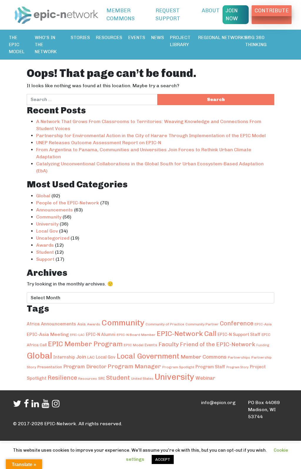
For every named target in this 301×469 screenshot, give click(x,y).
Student (45, 252)
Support (45, 259)
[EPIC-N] (56, 14)
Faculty (168, 344)
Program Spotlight (178, 367)
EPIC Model (133, 345)
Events (136, 37)
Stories (80, 37)
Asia (81, 324)
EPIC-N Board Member (136, 335)
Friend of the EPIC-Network (217, 344)
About (211, 10)
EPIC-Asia (263, 324)
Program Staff (210, 366)
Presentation (49, 366)
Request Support (167, 14)
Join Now (231, 14)
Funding (262, 345)
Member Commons (120, 14)
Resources (109, 37)
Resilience (62, 377)
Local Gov (47, 231)
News (157, 37)
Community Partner (202, 324)
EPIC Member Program (85, 344)
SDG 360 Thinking (256, 41)
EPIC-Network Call (186, 334)
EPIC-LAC (77, 335)
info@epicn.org (218, 402)
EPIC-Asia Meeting (48, 334)
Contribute (272, 10)
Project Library (180, 41)
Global (43, 196)
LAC (91, 357)
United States (142, 378)
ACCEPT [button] (162, 459)
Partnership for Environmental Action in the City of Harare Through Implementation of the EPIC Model (151, 135)
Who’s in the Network (46, 44)
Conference (236, 323)
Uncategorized (52, 238)
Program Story (237, 367)
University (47, 224)
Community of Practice (165, 324)
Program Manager (134, 366)
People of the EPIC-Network (67, 203)
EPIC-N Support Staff (239, 334)
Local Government (148, 356)
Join (81, 357)
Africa (33, 324)
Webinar (205, 378)
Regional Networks (222, 37)
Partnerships (239, 357)
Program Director (84, 366)
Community (48, 217)
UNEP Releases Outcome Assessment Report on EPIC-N (98, 142)
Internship (64, 357)
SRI (101, 378)
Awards (45, 245)
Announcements (54, 210)
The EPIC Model (16, 44)
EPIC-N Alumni (101, 334)
